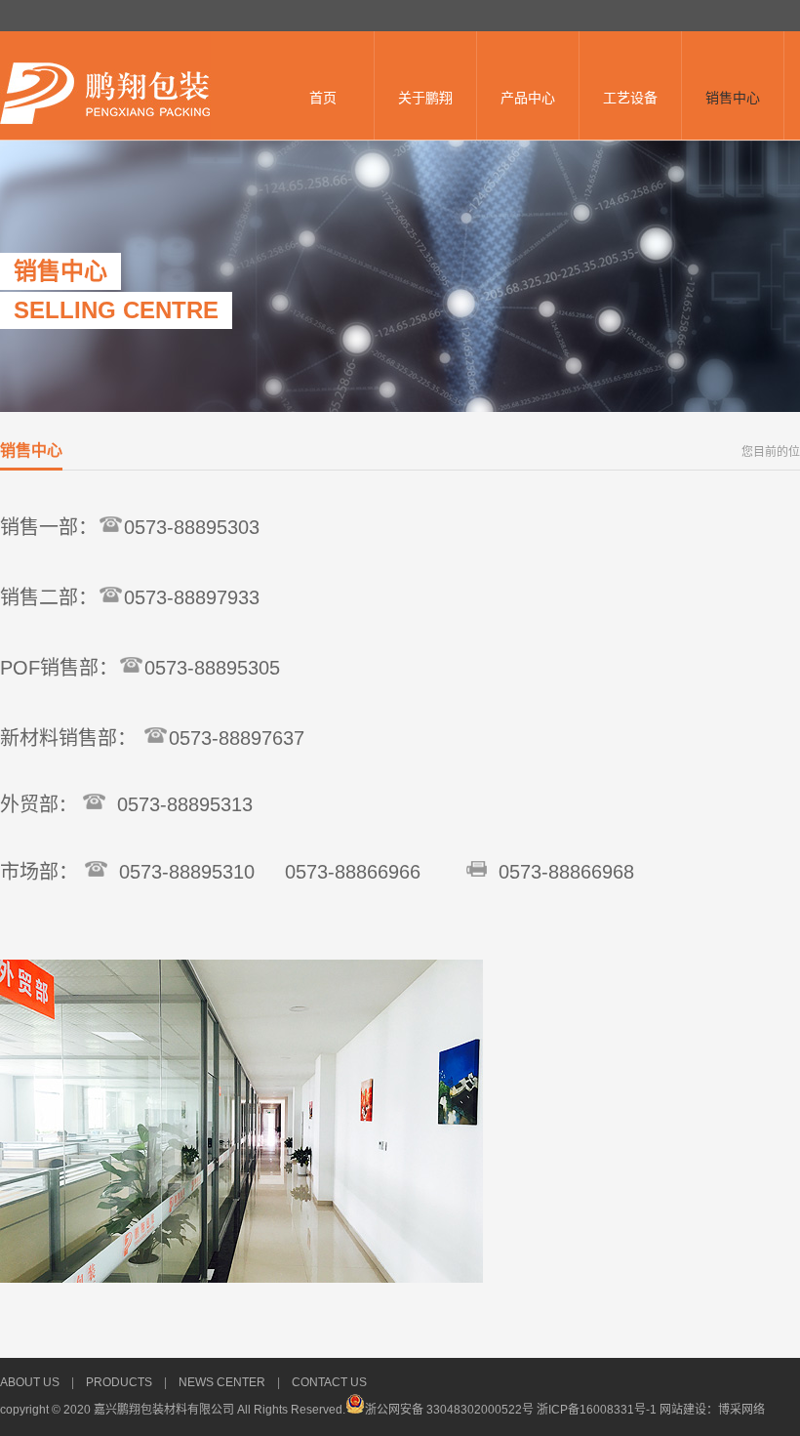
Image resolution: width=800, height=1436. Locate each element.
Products (119, 1382)
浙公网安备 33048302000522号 (449, 1409)
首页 (323, 97)
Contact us (329, 1382)
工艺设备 (630, 97)
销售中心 (732, 97)
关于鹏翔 (425, 97)
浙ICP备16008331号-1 (598, 1409)
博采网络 (741, 1409)
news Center (222, 1382)
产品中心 (527, 97)
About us (30, 1382)
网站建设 (683, 1409)
